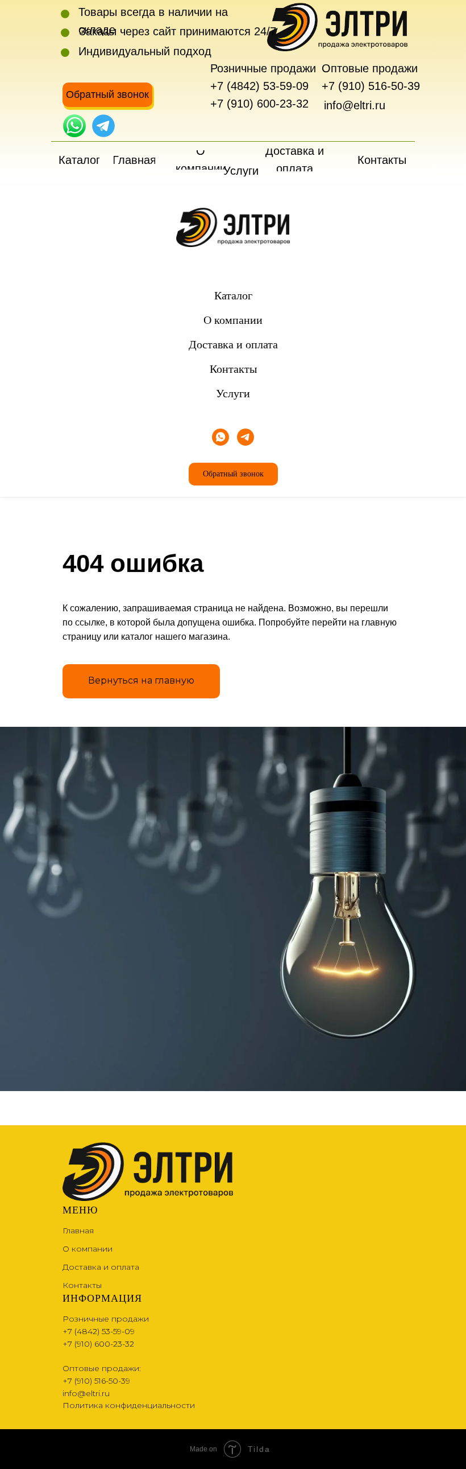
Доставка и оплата (233, 344)
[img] (74, 125)
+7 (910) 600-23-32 (259, 103)
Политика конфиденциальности (129, 1405)
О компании (233, 320)
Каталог (233, 295)
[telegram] (245, 437)
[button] (107, 95)
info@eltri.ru (354, 105)
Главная (78, 1230)
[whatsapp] (220, 437)
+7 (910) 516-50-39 (371, 86)
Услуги (233, 393)
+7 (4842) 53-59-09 (259, 86)
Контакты (233, 369)
